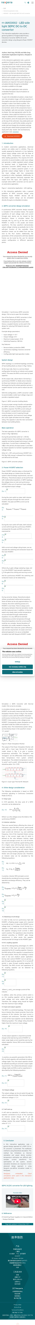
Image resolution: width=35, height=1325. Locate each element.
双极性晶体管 (17, 1249)
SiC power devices (17, 1258)
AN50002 (16, 132)
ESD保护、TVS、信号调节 (17, 1253)
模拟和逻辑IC (17, 1265)
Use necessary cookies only (17, 667)
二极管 (17, 1251)
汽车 (17, 1267)
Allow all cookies (17, 672)
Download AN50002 (13, 136)
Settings (17, 662)
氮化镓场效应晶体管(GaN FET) (17, 1260)
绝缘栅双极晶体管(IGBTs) (17, 1263)
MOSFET (17, 1256)
